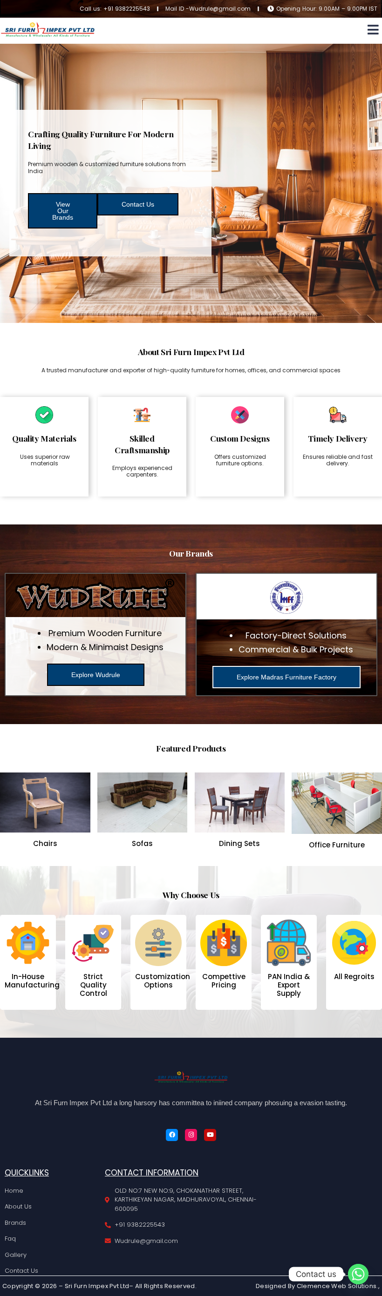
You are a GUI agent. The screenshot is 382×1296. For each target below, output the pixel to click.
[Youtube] (210, 1135)
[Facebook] (172, 1135)
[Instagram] (191, 1135)
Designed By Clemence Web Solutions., (318, 1286)
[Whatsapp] (358, 1274)
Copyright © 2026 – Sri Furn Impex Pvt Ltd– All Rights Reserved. (99, 1286)
